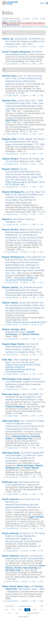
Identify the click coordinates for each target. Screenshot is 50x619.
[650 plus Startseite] (25, 3)
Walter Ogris (23, 586)
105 (6, 610)
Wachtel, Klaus (9, 75)
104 (41, 606)
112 (16, 613)
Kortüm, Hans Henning (25, 567)
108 (27, 610)
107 (20, 610)
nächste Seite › (33, 613)
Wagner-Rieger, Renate (13, 344)
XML (36, 19)
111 (9, 613)
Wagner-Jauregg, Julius (13, 329)
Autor (4, 21)
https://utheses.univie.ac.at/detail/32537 (26, 322)
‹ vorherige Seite (24, 606)
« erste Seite (9, 606)
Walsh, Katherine (10, 499)
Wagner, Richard (10, 158)
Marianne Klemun (21, 436)
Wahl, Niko (7, 359)
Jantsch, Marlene (30, 334)
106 (13, 610)
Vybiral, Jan (7, 38)
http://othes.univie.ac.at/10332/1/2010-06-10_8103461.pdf (25, 183)
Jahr (19, 21)
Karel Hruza (11, 120)
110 (41, 610)
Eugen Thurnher (36, 516)
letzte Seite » (24, 617)
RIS (43, 19)
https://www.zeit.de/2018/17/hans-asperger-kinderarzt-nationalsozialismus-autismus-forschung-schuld (23, 368)
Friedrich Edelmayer (15, 406)
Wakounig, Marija (10, 394)
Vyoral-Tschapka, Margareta (16, 51)
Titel (11, 21)
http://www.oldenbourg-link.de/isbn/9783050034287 (21, 278)
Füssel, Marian (31, 467)
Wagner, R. (7, 219)
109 (34, 610)
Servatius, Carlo (13, 570)
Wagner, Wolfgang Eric (13, 192)
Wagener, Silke (9, 139)
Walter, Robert (9, 586)
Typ (15, 21)
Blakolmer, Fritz (24, 438)
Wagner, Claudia (10, 287)
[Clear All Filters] (12, 25)
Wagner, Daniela (10, 302)
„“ (24, 53)
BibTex (27, 19)
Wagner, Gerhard (10, 169)
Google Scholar (12, 47)
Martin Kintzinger (25, 465)
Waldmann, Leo (9, 482)
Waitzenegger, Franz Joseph (16, 379)
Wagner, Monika (10, 229)
